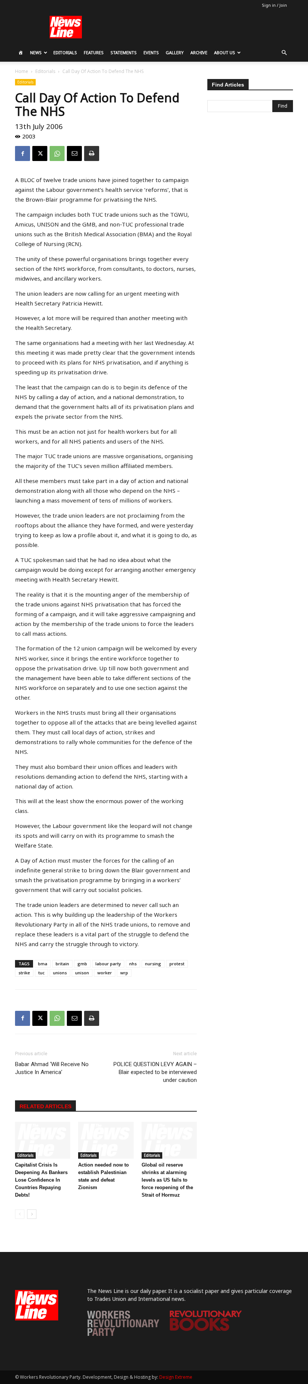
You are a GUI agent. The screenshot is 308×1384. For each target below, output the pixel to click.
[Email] (74, 153)
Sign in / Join (274, 5)
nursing (153, 963)
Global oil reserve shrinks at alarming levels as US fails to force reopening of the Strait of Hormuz (167, 1180)
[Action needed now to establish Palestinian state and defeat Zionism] (105, 1140)
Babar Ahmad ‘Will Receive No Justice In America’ (52, 1068)
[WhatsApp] (57, 153)
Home (21, 71)
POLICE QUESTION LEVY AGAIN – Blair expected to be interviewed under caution (155, 1072)
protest (176, 963)
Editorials (65, 52)
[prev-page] (19, 1214)
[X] (39, 153)
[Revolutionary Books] (206, 1328)
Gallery (175, 52)
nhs (133, 963)
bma (42, 963)
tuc (41, 972)
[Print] (91, 153)
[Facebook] (22, 153)
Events (151, 52)
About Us (224, 52)
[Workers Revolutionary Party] (123, 1333)
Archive (198, 52)
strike (24, 972)
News (36, 52)
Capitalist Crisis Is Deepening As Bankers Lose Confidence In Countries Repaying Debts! (41, 1180)
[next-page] (31, 1214)
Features (94, 52)
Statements (123, 52)
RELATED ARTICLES (45, 1106)
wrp (124, 972)
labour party (108, 963)
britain (62, 963)
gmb (82, 963)
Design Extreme (175, 1377)
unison (82, 972)
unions (60, 972)
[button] (284, 52)
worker (104, 972)
